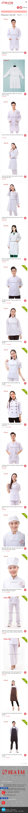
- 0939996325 (16, 792)
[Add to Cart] (25, 53)
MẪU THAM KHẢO (5, 809)
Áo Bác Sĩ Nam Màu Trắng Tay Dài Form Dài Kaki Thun (12, 53)
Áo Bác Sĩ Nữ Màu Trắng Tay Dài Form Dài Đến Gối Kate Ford (12, 177)
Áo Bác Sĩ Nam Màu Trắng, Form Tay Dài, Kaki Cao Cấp (12, 94)
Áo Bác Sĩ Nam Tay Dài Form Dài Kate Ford (12, 134)
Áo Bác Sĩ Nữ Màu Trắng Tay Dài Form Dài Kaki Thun (12, 218)
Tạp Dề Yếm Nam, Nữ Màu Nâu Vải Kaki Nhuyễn (12, 714)
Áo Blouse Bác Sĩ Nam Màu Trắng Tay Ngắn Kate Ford (12, 466)
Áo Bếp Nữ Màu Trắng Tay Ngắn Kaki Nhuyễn (11, 383)
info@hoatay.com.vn (11, 795)
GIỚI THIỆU (21, 811)
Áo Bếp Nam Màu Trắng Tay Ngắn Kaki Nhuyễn (11, 301)
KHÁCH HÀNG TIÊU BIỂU (7, 811)
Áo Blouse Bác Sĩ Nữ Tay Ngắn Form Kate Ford (12, 507)
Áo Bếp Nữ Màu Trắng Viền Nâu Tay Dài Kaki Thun (12, 424)
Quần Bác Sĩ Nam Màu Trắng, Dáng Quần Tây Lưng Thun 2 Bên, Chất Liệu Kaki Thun (12, 631)
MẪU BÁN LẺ (13, 809)
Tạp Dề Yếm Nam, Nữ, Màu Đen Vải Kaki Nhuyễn (12, 755)
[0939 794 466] (4, 802)
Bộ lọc (13, 11)
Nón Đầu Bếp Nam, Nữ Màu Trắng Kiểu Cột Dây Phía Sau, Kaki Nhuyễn (12, 548)
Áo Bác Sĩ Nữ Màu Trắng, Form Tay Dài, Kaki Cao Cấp (11, 259)
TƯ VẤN (15, 811)
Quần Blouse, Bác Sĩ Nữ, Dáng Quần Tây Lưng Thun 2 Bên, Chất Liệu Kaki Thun (12, 672)
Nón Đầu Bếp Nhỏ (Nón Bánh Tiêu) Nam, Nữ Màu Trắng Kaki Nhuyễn (12, 590)
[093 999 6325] (4, 792)
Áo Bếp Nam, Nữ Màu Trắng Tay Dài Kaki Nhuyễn (12, 342)
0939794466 (10, 792)
